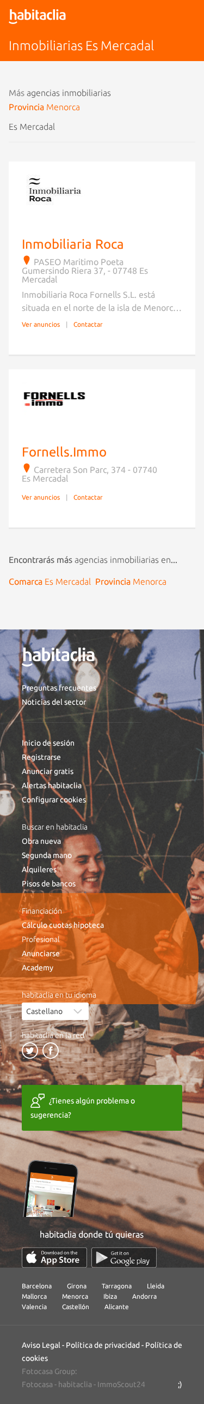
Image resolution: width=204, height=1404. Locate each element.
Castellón (75, 1306)
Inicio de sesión (48, 743)
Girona (76, 1285)
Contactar (88, 324)
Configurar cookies (54, 799)
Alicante (116, 1306)
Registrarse (41, 757)
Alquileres (39, 869)
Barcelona (37, 1285)
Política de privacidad (103, 1345)
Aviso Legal (41, 1345)
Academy (37, 967)
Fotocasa (37, 1384)
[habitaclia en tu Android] (124, 1257)
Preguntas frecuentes (59, 687)
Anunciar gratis (47, 771)
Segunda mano (47, 855)
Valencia (34, 1306)
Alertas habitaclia (52, 785)
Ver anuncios (41, 324)
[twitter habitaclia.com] (30, 1050)
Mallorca (34, 1296)
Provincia (44, 107)
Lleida (155, 1285)
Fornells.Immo (64, 452)
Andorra (144, 1296)
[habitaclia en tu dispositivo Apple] (54, 1257)
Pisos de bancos (49, 883)
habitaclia (75, 1384)
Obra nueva (41, 841)
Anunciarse (41, 953)
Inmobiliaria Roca (73, 244)
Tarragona (117, 1285)
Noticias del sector (54, 702)
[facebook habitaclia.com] (50, 1050)
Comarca (50, 581)
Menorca (75, 1296)
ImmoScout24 (121, 1384)
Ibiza (110, 1296)
